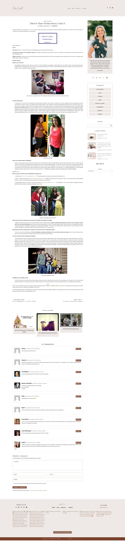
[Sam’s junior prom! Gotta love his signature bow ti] (104, 519)
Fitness (100, 96)
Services (77, 8)
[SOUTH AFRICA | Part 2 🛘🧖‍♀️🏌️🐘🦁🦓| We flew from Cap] (21, 519)
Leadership (100, 107)
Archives (100, 169)
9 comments (54, 26)
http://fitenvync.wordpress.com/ (47, 182)
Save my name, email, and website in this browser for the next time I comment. (30, 483)
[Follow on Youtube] (113, 8)
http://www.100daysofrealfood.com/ (36, 178)
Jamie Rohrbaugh (26, 431)
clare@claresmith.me (103, 507)
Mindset (100, 110)
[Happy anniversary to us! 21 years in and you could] (88, 519)
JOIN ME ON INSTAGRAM (62, 532)
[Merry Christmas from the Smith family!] (54, 519)
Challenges (100, 89)
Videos (100, 114)
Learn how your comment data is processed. (38, 490)
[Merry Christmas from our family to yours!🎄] (71, 519)
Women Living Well (26, 383)
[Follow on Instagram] (110, 8)
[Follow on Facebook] (107, 8)
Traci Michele (25, 371)
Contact (84, 8)
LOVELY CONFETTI (64, 538)
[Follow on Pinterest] (24, 507)
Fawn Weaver (25, 419)
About (69, 8)
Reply (78, 348)
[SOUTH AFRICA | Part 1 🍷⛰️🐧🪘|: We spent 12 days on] (37, 519)
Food (100, 99)
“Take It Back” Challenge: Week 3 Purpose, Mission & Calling (104, 155)
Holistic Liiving (48, 21)
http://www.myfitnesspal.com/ (29, 176)
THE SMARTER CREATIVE (77, 538)
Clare (40, 26)
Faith (100, 92)
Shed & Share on (31, 29)
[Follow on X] (21, 507)
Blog (73, 8)
